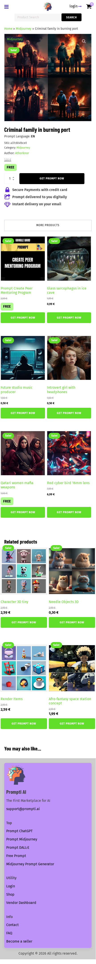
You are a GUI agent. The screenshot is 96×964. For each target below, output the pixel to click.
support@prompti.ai (23, 809)
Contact (12, 925)
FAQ (9, 933)
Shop (10, 894)
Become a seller (19, 941)
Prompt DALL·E (17, 847)
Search (71, 17)
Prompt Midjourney (21, 839)
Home (8, 29)
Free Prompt (16, 856)
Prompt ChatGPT (19, 831)
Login (10, 886)
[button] (84, 41)
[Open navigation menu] (7, 7)
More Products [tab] (47, 225)
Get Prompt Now (52, 178)
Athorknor (22, 153)
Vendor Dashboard (21, 903)
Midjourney (23, 29)
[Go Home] (47, 6)
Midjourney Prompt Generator (30, 864)
